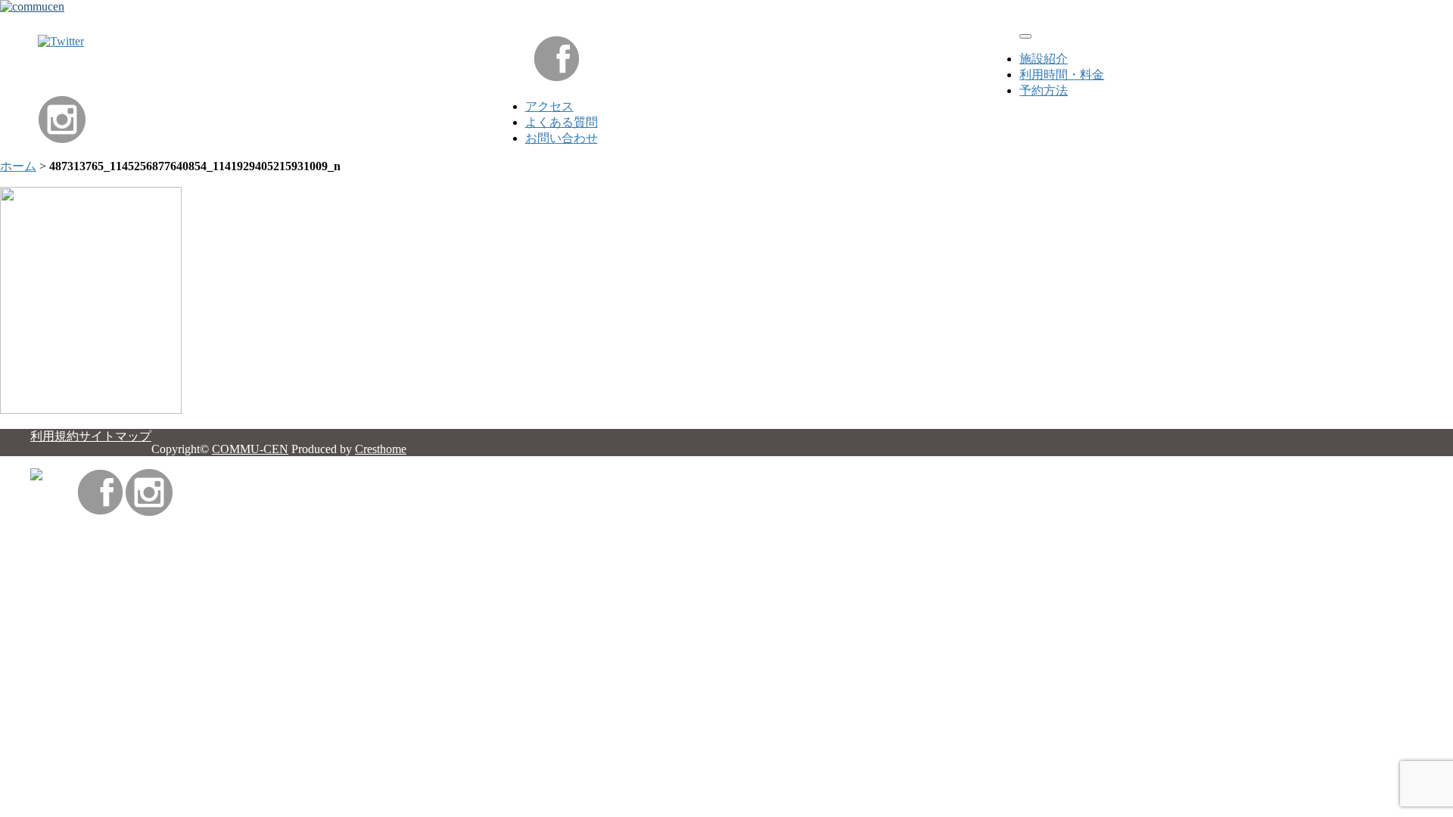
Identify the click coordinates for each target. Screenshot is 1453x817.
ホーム (18, 166)
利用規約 (54, 436)
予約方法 (1043, 90)
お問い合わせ (561, 138)
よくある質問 (561, 122)
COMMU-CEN (250, 449)
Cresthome (380, 449)
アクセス (549, 106)
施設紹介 (1043, 58)
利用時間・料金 (1061, 74)
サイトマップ (115, 436)
